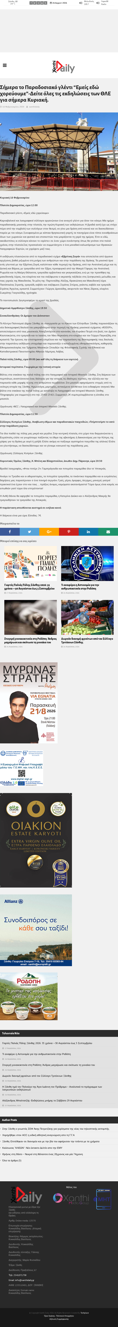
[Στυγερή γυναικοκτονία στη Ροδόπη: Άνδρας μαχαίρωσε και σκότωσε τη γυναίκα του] (30, 618)
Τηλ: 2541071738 (17, 1275)
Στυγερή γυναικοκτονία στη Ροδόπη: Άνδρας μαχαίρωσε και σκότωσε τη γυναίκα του (48, 1065)
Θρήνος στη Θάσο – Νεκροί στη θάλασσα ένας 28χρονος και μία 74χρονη (42, 1154)
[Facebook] (31, 3)
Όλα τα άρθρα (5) (11, 1160)
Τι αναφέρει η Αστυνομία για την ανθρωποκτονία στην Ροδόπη (36, 1054)
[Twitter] (34, 3)
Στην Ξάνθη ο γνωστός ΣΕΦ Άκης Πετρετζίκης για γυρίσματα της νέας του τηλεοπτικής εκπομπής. (55, 1128)
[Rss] (45, 3)
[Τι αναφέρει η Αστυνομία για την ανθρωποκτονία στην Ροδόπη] (87, 564)
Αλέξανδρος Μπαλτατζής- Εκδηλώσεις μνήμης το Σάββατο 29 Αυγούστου (42, 1100)
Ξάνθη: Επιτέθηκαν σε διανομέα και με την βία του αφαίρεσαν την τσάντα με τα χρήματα (50, 1141)
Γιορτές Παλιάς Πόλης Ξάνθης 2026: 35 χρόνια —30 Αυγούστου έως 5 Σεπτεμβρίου (47, 1043)
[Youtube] (42, 3)
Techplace (84, 1313)
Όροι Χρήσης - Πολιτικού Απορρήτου (59, 1316)
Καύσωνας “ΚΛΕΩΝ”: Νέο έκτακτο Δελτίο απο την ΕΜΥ (32, 1147)
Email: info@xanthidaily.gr (21, 1280)
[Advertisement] (59, 31)
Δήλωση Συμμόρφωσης (59, 1319)
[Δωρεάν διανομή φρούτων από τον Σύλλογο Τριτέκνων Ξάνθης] (87, 618)
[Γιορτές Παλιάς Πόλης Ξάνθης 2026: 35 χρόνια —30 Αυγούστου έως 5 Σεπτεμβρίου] (30, 564)
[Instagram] (38, 3)
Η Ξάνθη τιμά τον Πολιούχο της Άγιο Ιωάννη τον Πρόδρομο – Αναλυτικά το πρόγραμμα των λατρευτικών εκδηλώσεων (52, 1088)
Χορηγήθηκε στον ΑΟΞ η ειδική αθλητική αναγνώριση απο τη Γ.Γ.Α (38, 1135)
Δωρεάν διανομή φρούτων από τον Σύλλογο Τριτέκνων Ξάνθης (36, 1075)
